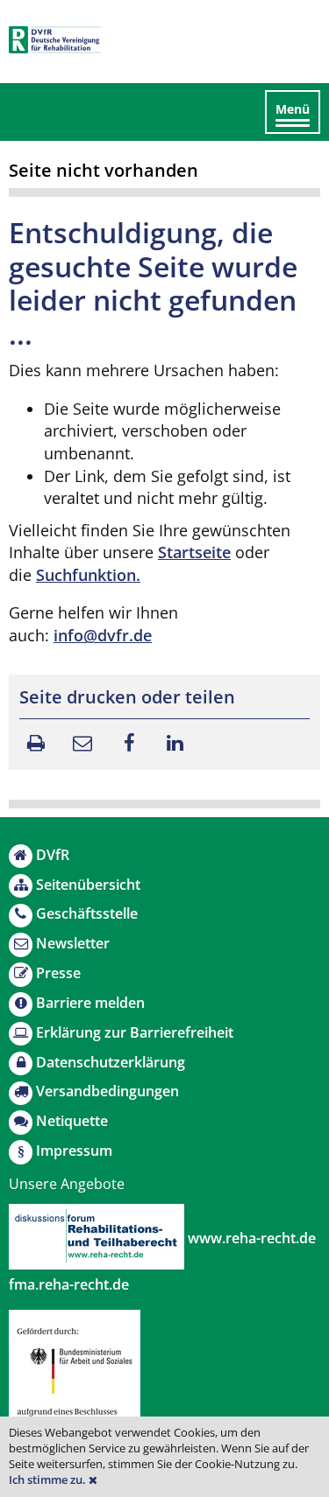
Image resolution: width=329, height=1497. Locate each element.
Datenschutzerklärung (110, 1062)
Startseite (194, 552)
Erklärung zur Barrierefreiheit (134, 1032)
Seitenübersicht (88, 884)
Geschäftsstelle (87, 913)
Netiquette (72, 1120)
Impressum (74, 1150)
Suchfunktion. (88, 574)
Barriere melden (90, 1002)
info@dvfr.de (103, 635)
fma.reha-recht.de (69, 1284)
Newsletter (73, 943)
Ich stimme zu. (49, 1480)
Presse (58, 973)
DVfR (52, 854)
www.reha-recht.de (250, 1238)
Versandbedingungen (107, 1091)
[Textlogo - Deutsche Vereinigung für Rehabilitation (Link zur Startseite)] (55, 39)
